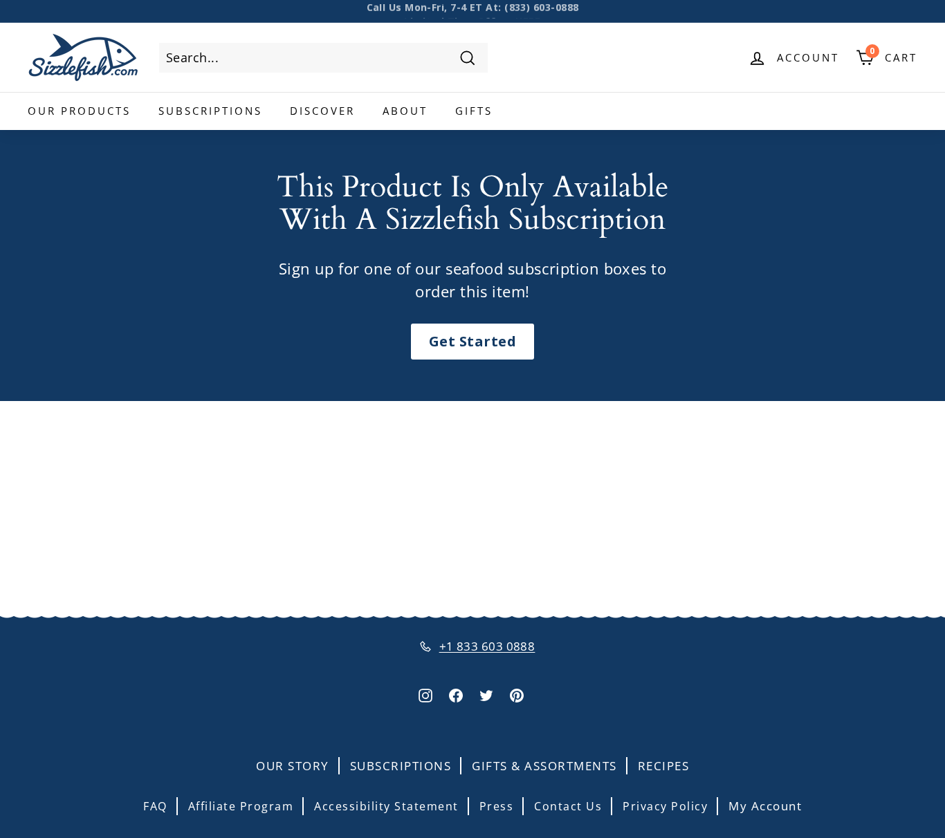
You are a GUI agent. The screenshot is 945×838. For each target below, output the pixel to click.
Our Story (292, 766)
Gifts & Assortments (544, 766)
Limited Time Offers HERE (472, 11)
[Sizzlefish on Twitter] (486, 694)
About (405, 111)
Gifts (474, 111)
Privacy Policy (665, 806)
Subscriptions (210, 111)
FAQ (155, 806)
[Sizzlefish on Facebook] (456, 694)
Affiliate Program (241, 806)
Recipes (664, 766)
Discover (322, 111)
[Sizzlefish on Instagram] (425, 694)
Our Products (79, 111)
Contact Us (568, 806)
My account (765, 806)
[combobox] (323, 58)
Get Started (472, 341)
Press (496, 806)
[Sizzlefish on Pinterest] (517, 694)
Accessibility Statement (386, 806)
